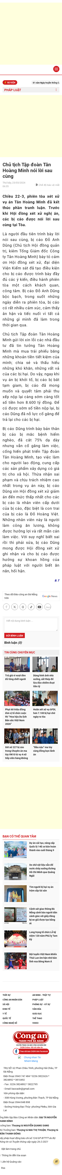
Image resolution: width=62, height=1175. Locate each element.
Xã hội (6, 1004)
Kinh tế (6, 1009)
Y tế (5, 1014)
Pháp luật (12, 90)
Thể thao (37, 1018)
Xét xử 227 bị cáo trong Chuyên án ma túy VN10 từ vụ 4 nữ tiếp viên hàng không (16, 752)
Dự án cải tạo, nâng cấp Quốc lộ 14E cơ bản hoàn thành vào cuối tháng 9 (42, 847)
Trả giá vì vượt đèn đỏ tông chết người (15, 677)
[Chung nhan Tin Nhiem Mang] (31, 1059)
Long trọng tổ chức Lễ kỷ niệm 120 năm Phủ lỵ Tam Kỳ (43, 936)
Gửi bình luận (14, 635)
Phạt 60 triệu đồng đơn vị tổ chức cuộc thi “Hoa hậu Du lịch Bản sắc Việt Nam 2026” (16, 716)
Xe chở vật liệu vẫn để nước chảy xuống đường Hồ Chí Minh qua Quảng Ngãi (42, 870)
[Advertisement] (31, 34)
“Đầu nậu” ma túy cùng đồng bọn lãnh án (44, 751)
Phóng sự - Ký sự (41, 1004)
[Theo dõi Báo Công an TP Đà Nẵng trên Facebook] (31, 1051)
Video (35, 1023)
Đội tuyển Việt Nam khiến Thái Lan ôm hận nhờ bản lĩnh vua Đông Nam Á (43, 958)
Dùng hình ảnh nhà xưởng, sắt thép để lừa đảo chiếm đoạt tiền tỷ (44, 681)
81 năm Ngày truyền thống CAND (41, 83)
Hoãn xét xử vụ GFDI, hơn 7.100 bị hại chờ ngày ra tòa (44, 713)
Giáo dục (37, 1014)
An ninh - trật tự (41, 995)
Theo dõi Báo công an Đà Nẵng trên (20, 596)
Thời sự (7, 995)
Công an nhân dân (12, 1000)
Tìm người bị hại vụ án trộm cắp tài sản (41, 889)
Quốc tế (7, 1018)
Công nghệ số (10, 1023)
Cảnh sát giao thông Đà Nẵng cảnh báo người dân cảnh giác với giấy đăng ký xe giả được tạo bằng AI (43, 916)
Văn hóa (36, 1009)
